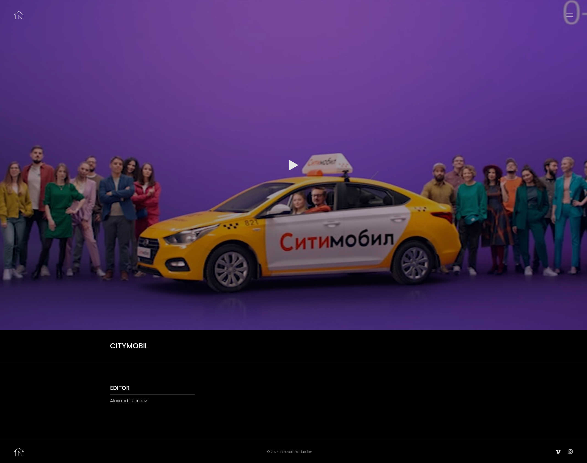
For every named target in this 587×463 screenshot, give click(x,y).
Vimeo (558, 452)
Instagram (570, 452)
